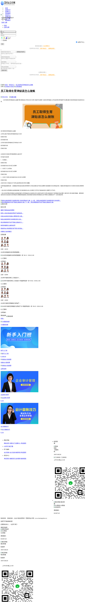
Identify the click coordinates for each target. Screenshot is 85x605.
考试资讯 (6, 458)
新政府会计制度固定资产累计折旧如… (12, 228)
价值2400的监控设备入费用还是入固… (12, 216)
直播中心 (8, 11)
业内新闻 (18, 458)
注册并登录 (4, 70)
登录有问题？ (39, 46)
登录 (2, 44)
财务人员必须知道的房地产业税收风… (12, 213)
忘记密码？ (46, 46)
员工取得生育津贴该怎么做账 (24, 84)
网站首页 (6, 443)
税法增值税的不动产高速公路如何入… (12, 222)
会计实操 (12, 452)
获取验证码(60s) (21, 51)
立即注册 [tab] (6, 27)
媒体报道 (23, 458)
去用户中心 (81, 42)
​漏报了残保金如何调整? (8, 210)
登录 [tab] (5, 25)
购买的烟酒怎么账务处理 (8, 225)
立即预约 (3, 261)
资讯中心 (11, 84)
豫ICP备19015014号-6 (54, 518)
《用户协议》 (43, 48)
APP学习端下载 (8, 446)
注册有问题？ (42, 72)
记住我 (5, 40)
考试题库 (8, 13)
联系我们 (8, 20)
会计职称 (6, 452)
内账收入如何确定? (6, 231)
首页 (6, 8)
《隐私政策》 (51, 48)
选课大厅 (8, 9)
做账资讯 (12, 458)
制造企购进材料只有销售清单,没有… (11, 219)
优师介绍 (8, 16)
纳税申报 (18, 452)
